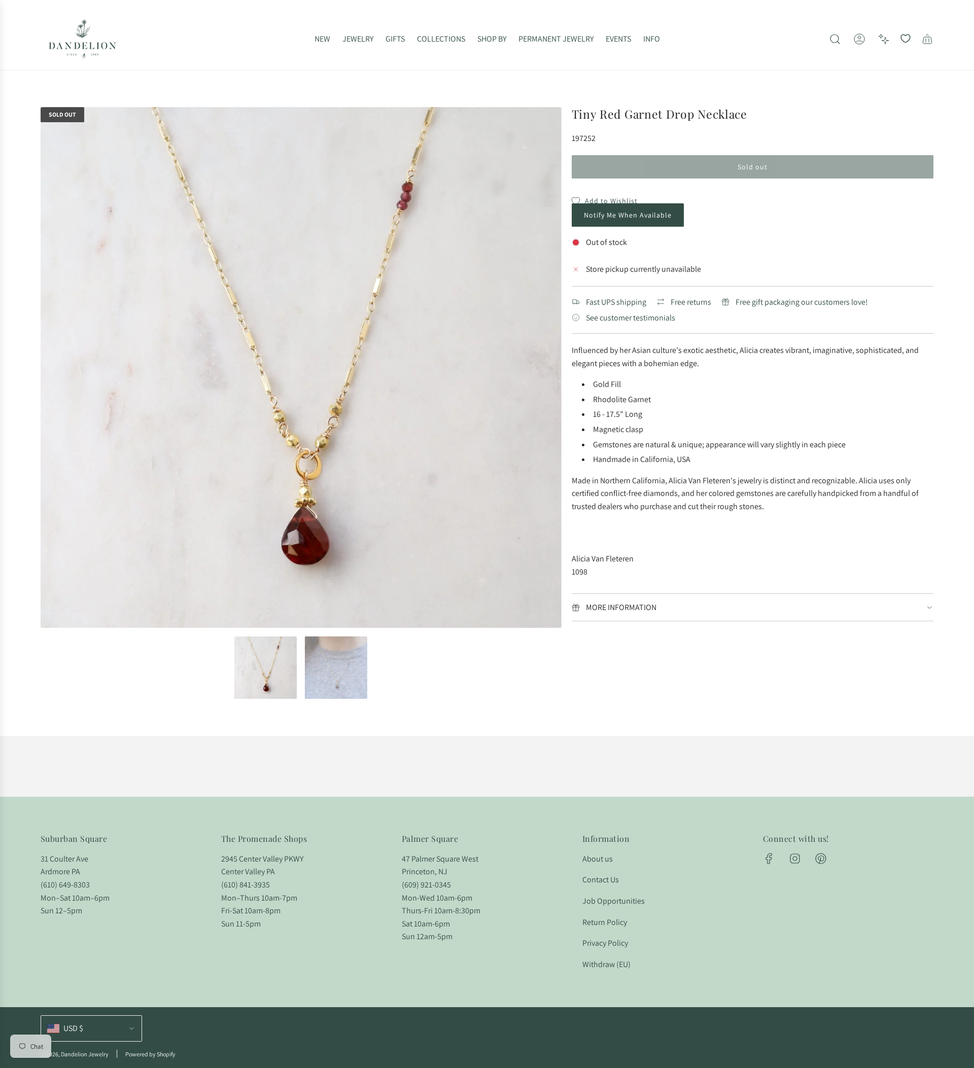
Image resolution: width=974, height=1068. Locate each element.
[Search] (835, 39)
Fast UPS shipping (616, 302)
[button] (52, 368)
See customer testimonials (630, 317)
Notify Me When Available (628, 215)
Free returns (691, 302)
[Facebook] (769, 858)
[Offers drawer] (884, 39)
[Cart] (927, 39)
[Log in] (859, 39)
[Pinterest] (821, 858)
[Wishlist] (905, 39)
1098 (579, 571)
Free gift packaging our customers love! (802, 302)
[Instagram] (795, 858)
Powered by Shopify (150, 1054)
